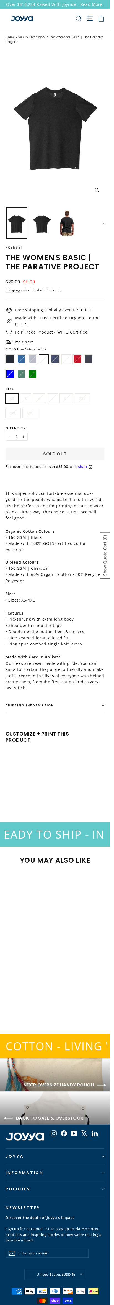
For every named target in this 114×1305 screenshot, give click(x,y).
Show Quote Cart (104, 555)
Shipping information (30, 705)
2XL (82, 398)
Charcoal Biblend (88, 359)
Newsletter (23, 1208)
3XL (13, 413)
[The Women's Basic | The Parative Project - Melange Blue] (57, 792)
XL (66, 398)
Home (10, 37)
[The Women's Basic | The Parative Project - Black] (9, 792)
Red (77, 359)
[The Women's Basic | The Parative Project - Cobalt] (15, 792)
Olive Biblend (21, 374)
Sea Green (32, 374)
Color (26, 349)
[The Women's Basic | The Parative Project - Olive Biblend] (63, 792)
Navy (54, 359)
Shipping (13, 290)
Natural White (43, 359)
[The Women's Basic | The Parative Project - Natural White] (27, 792)
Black (10, 359)
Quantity (16, 428)
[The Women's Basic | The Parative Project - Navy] (33, 792)
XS (12, 398)
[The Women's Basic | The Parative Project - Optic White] (39, 792)
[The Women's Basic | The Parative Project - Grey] (21, 792)
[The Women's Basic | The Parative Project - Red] (45, 792)
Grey (32, 359)
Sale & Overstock (32, 37)
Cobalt (21, 359)
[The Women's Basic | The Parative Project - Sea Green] (69, 792)
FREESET (15, 247)
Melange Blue (10, 374)
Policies (18, 1189)
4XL (30, 413)
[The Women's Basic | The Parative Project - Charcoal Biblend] (51, 792)
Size (10, 389)
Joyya (15, 1156)
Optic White (66, 359)
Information (24, 1172)
